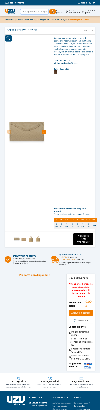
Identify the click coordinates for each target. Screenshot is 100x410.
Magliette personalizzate (61, 403)
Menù (83, 2)
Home (7, 20)
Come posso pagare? (82, 403)
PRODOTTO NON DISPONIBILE (83, 239)
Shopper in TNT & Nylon (57, 20)
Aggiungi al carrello (80, 312)
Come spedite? (79, 406)
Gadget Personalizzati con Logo (24, 20)
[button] (9, 132)
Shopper (42, 20)
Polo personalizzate (59, 406)
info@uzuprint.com (39, 405)
